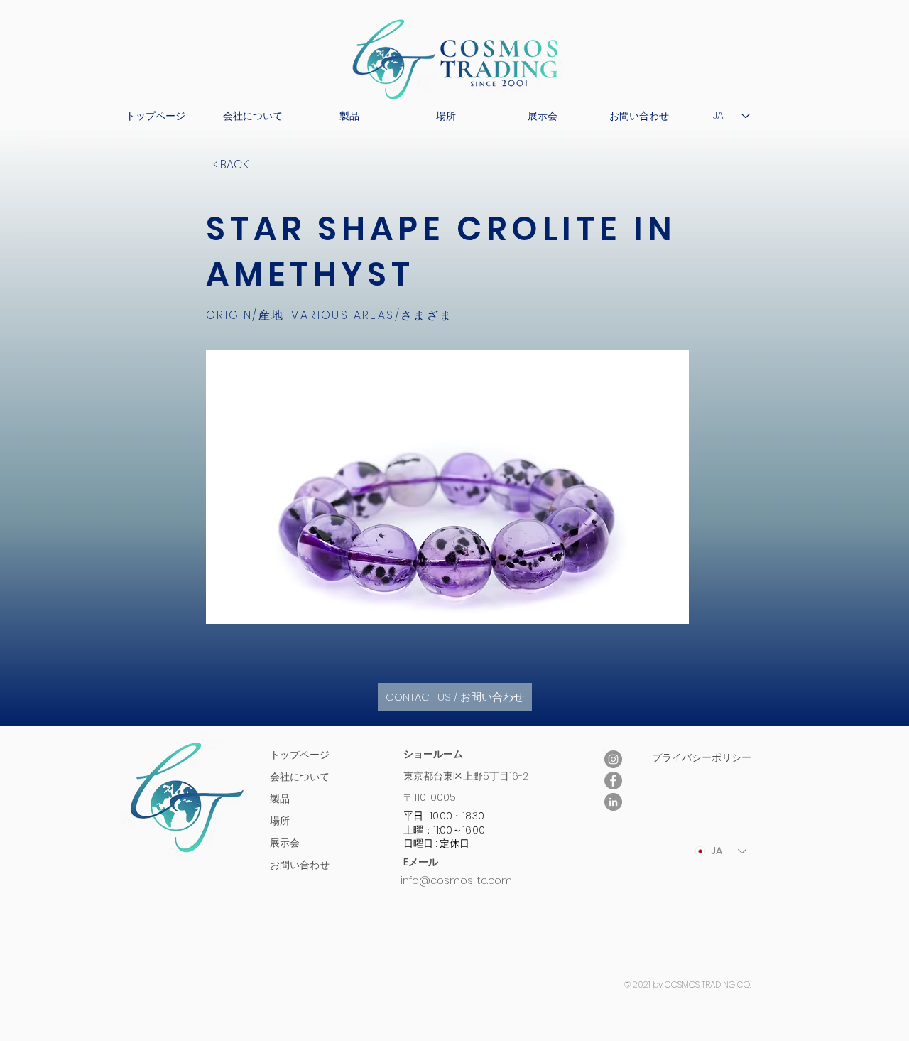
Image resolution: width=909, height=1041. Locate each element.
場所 (280, 821)
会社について (300, 777)
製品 (280, 799)
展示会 (285, 843)
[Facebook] (613, 780)
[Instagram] (613, 759)
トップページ (300, 755)
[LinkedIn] (613, 802)
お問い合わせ (300, 865)
